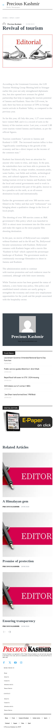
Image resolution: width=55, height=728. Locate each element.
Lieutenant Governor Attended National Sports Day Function (25, 359)
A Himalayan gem (15, 501)
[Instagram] (21, 662)
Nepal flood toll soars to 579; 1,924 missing (21, 377)
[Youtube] (15, 662)
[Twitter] (9, 662)
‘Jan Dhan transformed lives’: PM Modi (19, 395)
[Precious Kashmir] (5, 24)
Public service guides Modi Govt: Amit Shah (21, 369)
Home (5, 18)
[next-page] (9, 632)
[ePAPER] (27, 431)
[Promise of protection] (27, 534)
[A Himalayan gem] (27, 475)
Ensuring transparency (19, 621)
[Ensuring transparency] (27, 594)
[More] (44, 75)
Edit (18, 18)
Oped (11, 18)
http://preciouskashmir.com (27, 341)
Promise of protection (18, 561)
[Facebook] (4, 662)
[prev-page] (4, 632)
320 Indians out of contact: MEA (17, 386)
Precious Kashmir (15, 24)
